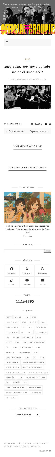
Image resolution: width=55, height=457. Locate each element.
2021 (34, 357)
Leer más (27, 236)
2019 (38, 347)
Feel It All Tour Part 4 (38, 372)
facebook (11, 273)
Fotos (8, 317)
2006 (7, 337)
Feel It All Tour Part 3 (32, 367)
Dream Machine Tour (15, 387)
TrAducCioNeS (12, 327)
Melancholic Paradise (35, 377)
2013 (17, 342)
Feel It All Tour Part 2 (15, 372)
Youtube (27, 285)
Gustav (16, 337)
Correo (42, 285)
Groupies (10, 352)
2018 (35, 352)
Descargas (41, 327)
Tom (24, 322)
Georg (8, 342)
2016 (15, 347)
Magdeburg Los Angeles (33, 362)
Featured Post (12, 322)
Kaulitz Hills (11, 397)
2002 (7, 382)
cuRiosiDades (41, 332)
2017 (7, 347)
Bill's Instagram (37, 342)
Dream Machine (12, 362)
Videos (18, 317)
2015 (30, 332)
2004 (20, 377)
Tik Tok (11, 285)
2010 (26, 317)
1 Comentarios (14, 124)
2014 (24, 342)
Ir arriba (44, 451)
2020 (27, 357)
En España (10, 377)
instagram (42, 273)
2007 (31, 327)
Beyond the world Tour (16, 392)
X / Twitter (27, 273)
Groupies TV (36, 392)
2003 (42, 357)
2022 (25, 382)
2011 (23, 327)
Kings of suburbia (13, 357)
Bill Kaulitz (28, 337)
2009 (27, 59)
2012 (22, 332)
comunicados (24, 352)
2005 (39, 337)
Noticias (33, 322)
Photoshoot (11, 332)
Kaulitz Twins (26, 347)
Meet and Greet (34, 387)
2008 (42, 322)
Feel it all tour (12, 367)
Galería (16, 382)
